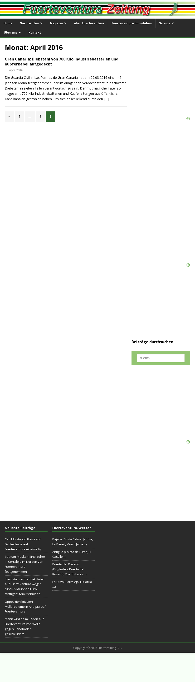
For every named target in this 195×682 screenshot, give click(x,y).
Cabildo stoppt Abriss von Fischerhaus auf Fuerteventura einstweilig (23, 544)
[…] (106, 99)
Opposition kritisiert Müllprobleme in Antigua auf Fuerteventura (25, 606)
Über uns (10, 32)
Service (164, 23)
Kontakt (35, 32)
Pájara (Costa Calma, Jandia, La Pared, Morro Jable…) (72, 541)
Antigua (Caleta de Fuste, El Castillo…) (71, 554)
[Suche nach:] (160, 358)
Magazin (56, 23)
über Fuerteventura (89, 23)
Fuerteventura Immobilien (132, 23)
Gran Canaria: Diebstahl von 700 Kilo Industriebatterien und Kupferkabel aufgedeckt (61, 61)
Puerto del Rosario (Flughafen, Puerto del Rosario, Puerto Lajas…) (69, 569)
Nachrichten (29, 23)
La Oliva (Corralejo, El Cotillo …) (72, 584)
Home (8, 23)
